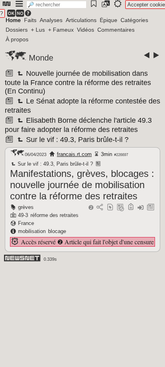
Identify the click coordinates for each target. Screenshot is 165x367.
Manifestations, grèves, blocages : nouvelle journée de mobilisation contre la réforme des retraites (82, 184)
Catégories (134, 20)
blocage (57, 231)
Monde (41, 57)
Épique (108, 20)
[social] (99, 207)
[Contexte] (120, 207)
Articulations (81, 20)
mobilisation (32, 231)
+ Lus (38, 29)
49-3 (23, 215)
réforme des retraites (54, 215)
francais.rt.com (74, 154)
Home (13, 20)
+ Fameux (61, 29)
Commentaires (116, 29)
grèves (26, 207)
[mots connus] (131, 207)
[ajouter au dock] (141, 207)
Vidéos (85, 29)
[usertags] (110, 207)
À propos (17, 39)
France (26, 223)
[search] (56, 4)
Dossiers (17, 29)
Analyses (51, 20)
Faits (30, 20)
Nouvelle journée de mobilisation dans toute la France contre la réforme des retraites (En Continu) (78, 82)
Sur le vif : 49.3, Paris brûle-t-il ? (76, 140)
